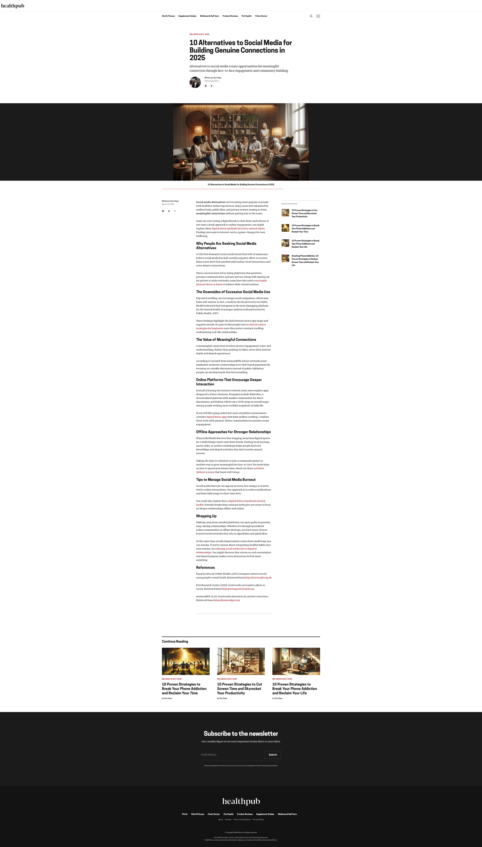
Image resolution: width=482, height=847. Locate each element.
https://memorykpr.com (227, 600)
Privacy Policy (258, 820)
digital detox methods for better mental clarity (238, 228)
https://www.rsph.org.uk (258, 577)
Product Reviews (230, 16)
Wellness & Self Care (209, 16)
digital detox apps (216, 416)
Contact (228, 820)
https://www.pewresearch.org (237, 588)
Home (185, 814)
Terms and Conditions (242, 820)
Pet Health (247, 16)
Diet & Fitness (168, 16)
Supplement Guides (187, 16)
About (220, 820)
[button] (318, 16)
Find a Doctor (261, 16)
